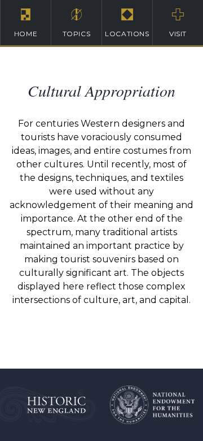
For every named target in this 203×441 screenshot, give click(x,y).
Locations (127, 33)
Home (25, 33)
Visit (178, 33)
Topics (77, 33)
